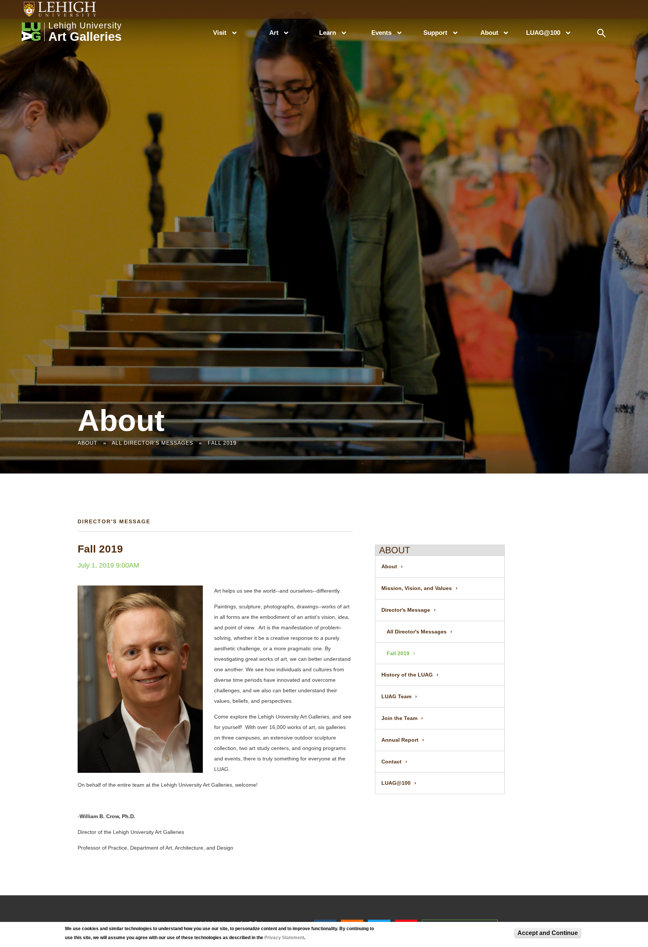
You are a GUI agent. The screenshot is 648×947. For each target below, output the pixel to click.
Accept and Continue (548, 933)
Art (274, 32)
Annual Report (399, 740)
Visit (219, 32)
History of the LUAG (407, 675)
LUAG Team (396, 696)
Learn (327, 32)
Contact (391, 762)
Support (435, 32)
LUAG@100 (543, 32)
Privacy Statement (284, 937)
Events (381, 32)
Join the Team (399, 718)
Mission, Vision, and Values (416, 588)
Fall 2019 (222, 443)
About (489, 32)
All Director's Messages (152, 443)
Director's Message (405, 610)
